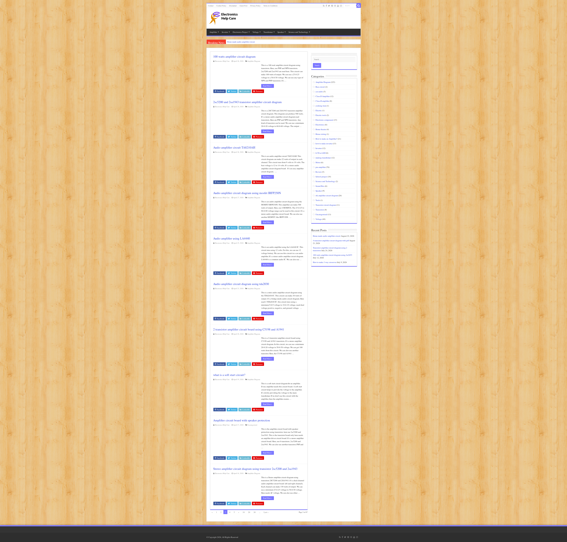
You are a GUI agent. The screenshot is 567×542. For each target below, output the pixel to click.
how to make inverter (324, 143)
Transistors (320, 209)
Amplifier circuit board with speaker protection (241, 420)
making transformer (323, 157)
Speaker (319, 190)
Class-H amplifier (322, 101)
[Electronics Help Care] (223, 17)
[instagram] (341, 6)
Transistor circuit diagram (326, 205)
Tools (318, 200)
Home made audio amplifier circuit (241, 42)
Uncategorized (252, 425)
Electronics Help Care (222, 61)
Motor (318, 162)
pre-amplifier (321, 167)
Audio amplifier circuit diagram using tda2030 (241, 284)
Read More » (267, 86)
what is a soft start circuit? (229, 375)
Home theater (321, 129)
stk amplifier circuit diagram (327, 195)
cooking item (321, 105)
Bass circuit (320, 86)
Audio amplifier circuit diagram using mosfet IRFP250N (247, 193)
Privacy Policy (255, 5)
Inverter (319, 148)
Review (319, 172)
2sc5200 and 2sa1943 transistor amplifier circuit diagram (247, 102)
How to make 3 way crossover (325, 262)
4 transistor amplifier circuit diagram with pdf (331, 240)
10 (244, 512)
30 (255, 512)
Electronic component (324, 120)
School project (321, 176)
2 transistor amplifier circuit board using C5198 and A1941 (248, 329)
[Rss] (324, 6)
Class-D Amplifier (323, 96)
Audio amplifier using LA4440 (231, 238)
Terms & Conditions (270, 5)
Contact (210, 5)
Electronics (320, 124)
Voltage (319, 219)
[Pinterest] (332, 6)
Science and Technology (325, 181)
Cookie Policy (221, 5)
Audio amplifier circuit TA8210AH (234, 147)
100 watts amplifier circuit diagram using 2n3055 (332, 255)
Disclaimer (233, 5)
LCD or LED (321, 153)
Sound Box (320, 186)
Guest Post (243, 5)
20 (249, 512)
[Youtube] (338, 6)
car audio (319, 91)
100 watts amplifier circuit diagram (234, 56)
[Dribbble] (335, 6)
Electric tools (321, 115)
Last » (266, 512)
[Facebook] (326, 6)
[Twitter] (329, 6)
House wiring (321, 134)
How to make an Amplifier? (326, 138)
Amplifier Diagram (253, 61)
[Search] (358, 5)
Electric (319, 110)
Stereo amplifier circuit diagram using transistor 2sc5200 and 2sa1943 (255, 469)
